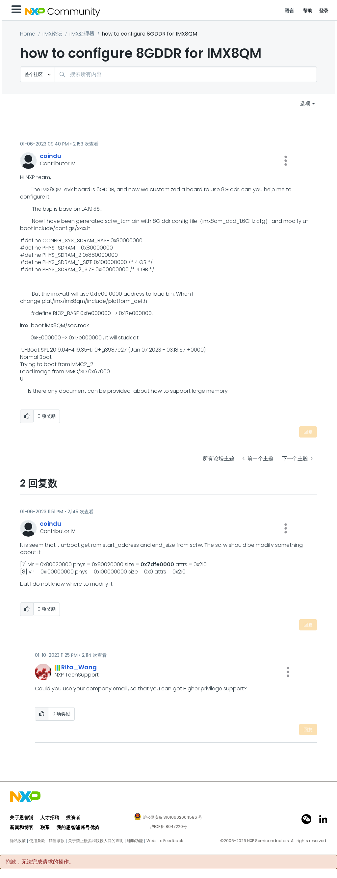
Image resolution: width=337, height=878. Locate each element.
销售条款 (57, 841)
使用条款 (37, 841)
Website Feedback (164, 841)
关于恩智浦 (22, 817)
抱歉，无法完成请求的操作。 (40, 861)
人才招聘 (50, 817)
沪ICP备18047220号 (168, 827)
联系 (45, 827)
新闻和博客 (22, 827)
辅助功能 (135, 841)
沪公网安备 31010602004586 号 (172, 817)
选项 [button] (305, 103)
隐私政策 (18, 841)
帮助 (308, 10)
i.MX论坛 (52, 34)
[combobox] (186, 74)
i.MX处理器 (81, 34)
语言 (290, 10)
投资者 (73, 817)
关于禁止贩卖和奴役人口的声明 (95, 841)
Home (27, 34)
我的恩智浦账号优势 (78, 827)
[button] (285, 160)
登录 (324, 10)
